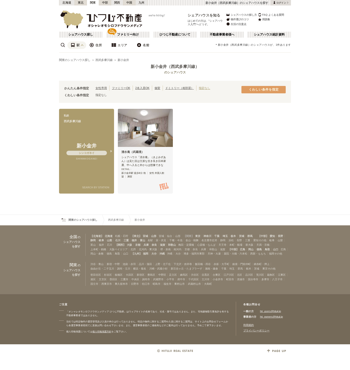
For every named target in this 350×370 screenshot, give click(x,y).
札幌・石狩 (121, 236)
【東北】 (136, 236)
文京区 (103, 279)
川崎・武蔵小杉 (158, 268)
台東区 (216, 274)
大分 (154, 253)
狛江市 (146, 283)
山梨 (109, 240)
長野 (280, 236)
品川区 (249, 274)
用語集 (266, 19)
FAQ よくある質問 (273, 14)
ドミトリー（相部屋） (179, 88)
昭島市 (156, 283)
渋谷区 (195, 274)
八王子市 (277, 279)
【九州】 (136, 253)
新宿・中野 (113, 264)
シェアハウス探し (80, 34)
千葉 (217, 236)
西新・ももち (258, 253)
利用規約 (248, 325)
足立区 (173, 274)
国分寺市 (253, 279)
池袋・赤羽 (129, 264)
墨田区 (113, 279)
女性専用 (101, 88)
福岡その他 (275, 253)
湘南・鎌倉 (211, 268)
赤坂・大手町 (221, 264)
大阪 (129, 244)
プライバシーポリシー (256, 330)
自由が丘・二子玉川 (102, 268)
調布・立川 (123, 268)
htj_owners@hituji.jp (271, 316)
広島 (242, 249)
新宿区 (141, 274)
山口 (275, 249)
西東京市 (106, 283)
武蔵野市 (158, 279)
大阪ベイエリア (118, 249)
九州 (142, 2)
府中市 (181, 279)
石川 (117, 240)
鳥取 (267, 249)
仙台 (169, 236)
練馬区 (184, 274)
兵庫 (146, 244)
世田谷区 (95, 274)
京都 (137, 244)
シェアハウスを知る (204, 15)
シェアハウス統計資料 (269, 34)
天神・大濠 (214, 253)
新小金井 (123, 60)
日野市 (135, 283)
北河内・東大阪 (148, 249)
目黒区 (206, 274)
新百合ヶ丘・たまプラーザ (186, 268)
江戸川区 (229, 274)
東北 (81, 2)
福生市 (167, 283)
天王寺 (222, 244)
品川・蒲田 (145, 264)
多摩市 (265, 279)
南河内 (177, 249)
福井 (134, 240)
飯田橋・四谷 (203, 264)
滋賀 (162, 244)
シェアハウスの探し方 (244, 14)
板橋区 (119, 274)
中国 (129, 2)
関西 (117, 2)
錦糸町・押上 (262, 264)
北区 (239, 274)
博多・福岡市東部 (194, 253)
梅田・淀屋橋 (186, 244)
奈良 (154, 244)
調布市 (146, 279)
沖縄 (162, 253)
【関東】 (189, 236)
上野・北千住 (163, 264)
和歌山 (172, 244)
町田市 (230, 279)
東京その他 (268, 268)
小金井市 (218, 279)
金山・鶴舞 (192, 240)
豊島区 (151, 274)
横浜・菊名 (139, 268)
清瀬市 (241, 279)
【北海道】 (97, 236)
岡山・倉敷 (97, 253)
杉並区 (108, 274)
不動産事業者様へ (222, 34)
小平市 (170, 279)
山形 (153, 236)
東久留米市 (121, 283)
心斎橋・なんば (206, 244)
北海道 (66, 2)
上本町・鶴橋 (98, 249)
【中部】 (263, 236)
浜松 (231, 240)
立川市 (206, 279)
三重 (126, 240)
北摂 (133, 249)
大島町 (208, 283)
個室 (157, 88)
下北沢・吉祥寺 (183, 264)
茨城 (241, 236)
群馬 (250, 236)
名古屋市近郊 (209, 240)
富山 (142, 240)
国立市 (94, 283)
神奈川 (207, 236)
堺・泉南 (165, 249)
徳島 (259, 249)
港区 (93, 279)
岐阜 (101, 240)
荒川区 (260, 274)
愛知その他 (259, 240)
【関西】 (120, 244)
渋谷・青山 (97, 264)
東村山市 (179, 283)
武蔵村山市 (194, 283)
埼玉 (225, 236)
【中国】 (233, 249)
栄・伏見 (161, 240)
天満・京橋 (263, 244)
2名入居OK (142, 88)
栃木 (233, 236)
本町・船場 (235, 244)
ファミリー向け (128, 34)
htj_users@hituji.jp (270, 311)
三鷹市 (124, 279)
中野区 (162, 274)
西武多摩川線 (104, 60)
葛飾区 (271, 274)
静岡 (93, 240)
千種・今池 (175, 240)
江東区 (282, 274)
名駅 (150, 240)
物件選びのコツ (240, 19)
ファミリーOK (121, 88)
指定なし (204, 88)
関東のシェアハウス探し (74, 60)
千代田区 (193, 279)
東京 (197, 236)
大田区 (130, 274)
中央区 (135, 279)
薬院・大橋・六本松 (235, 253)
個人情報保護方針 (101, 331)
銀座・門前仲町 (241, 264)
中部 (105, 2)
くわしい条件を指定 (264, 89)
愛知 (272, 236)
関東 (93, 2)
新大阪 (249, 244)
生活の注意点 (238, 24)
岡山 (251, 249)
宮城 (145, 236)
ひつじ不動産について (175, 34)
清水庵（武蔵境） (132, 152)
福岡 (145, 253)
